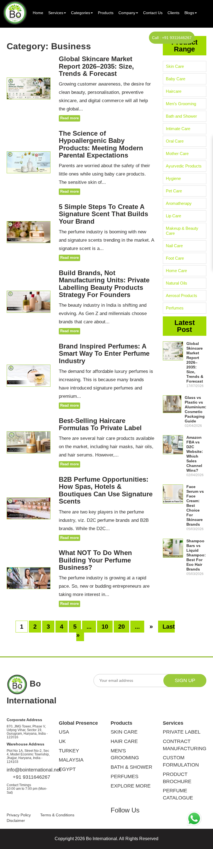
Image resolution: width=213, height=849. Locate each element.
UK (62, 741)
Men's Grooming (125, 754)
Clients (173, 13)
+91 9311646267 (30, 777)
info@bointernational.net (28, 770)
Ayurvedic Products (184, 166)
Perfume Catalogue (178, 794)
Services (55, 13)
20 (121, 626)
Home (38, 13)
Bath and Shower (181, 116)
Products (105, 13)
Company (126, 13)
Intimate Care (178, 128)
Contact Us (153, 13)
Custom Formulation (181, 761)
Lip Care (173, 215)
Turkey (69, 750)
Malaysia (71, 760)
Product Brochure (177, 777)
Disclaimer (16, 820)
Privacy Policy (19, 815)
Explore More (131, 786)
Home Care (176, 270)
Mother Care (177, 153)
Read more (69, 118)
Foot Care (175, 258)
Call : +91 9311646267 (172, 37)
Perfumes (175, 308)
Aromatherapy (179, 203)
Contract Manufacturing (184, 745)
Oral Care (175, 141)
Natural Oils (176, 283)
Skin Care (175, 66)
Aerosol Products (181, 295)
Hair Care (124, 741)
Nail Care (174, 245)
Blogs (189, 13)
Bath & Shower (131, 767)
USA (64, 732)
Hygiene (173, 178)
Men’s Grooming (181, 103)
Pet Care (174, 191)
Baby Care (175, 78)
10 (105, 626)
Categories (80, 13)
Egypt (67, 769)
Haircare (173, 91)
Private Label (182, 732)
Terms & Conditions (57, 815)
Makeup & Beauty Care (182, 231)
